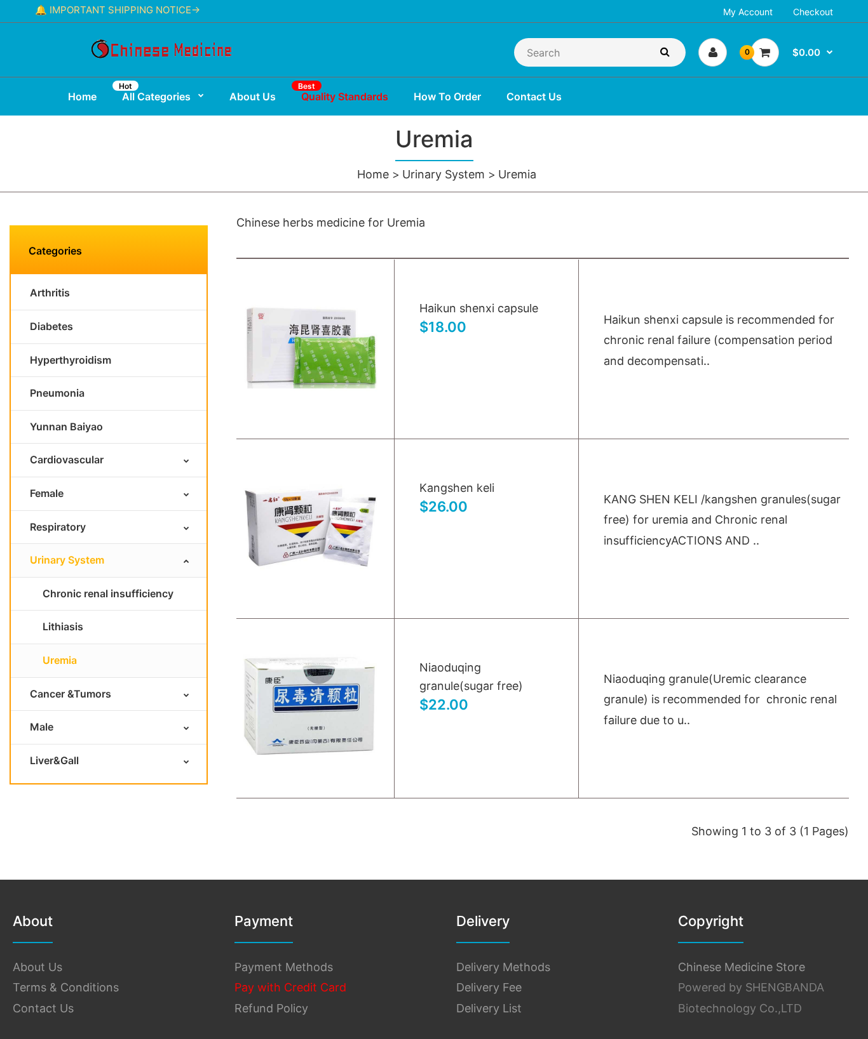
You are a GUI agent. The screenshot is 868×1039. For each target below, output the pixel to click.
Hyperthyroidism (70, 360)
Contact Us (43, 1008)
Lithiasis (63, 626)
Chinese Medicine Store (741, 967)
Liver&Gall (54, 760)
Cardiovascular (67, 459)
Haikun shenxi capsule (478, 308)
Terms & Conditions (66, 987)
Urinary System (443, 174)
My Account (748, 11)
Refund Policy (271, 1008)
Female (47, 493)
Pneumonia (57, 393)
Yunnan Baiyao (66, 426)
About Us (37, 967)
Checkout (813, 11)
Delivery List (489, 1008)
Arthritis (50, 292)
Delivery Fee (489, 987)
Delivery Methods (503, 967)
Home (373, 174)
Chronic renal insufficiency (108, 593)
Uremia (517, 174)
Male (41, 726)
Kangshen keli (456, 487)
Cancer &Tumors (70, 693)
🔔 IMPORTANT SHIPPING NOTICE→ (117, 10)
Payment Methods (283, 967)
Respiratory (58, 526)
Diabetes (51, 326)
